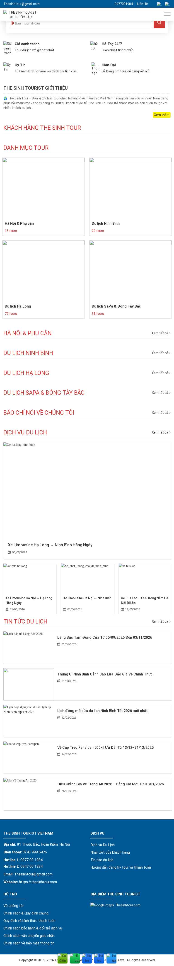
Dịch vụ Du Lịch (102, 845)
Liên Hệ (142, 4)
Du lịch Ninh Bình (106, 223)
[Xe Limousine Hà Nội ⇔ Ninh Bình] (87, 579)
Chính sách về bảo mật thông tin (28, 943)
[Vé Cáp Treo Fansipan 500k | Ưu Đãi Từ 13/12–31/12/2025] (28, 758)
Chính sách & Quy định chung (25, 913)
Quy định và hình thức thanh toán (29, 921)
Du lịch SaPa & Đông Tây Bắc (116, 306)
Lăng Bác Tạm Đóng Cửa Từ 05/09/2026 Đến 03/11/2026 (104, 637)
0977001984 (124, 4)
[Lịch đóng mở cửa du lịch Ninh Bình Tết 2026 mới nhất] (28, 721)
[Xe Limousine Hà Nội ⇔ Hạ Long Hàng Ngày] (29, 579)
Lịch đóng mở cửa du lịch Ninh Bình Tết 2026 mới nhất (102, 711)
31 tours (98, 313)
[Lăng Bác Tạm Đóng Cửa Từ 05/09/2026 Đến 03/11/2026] (28, 647)
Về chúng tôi (13, 906)
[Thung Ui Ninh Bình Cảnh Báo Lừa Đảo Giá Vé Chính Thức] (28, 684)
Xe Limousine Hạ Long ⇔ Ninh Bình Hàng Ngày (50, 544)
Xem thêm (161, 115)
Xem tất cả (160, 432)
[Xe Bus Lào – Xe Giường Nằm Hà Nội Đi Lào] (145, 579)
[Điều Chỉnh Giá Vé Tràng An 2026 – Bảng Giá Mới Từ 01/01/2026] (28, 794)
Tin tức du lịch (101, 860)
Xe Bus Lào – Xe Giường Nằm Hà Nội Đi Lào (144, 600)
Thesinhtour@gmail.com (21, 4)
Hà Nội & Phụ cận (19, 223)
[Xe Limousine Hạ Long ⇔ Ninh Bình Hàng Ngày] (87, 489)
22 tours (98, 231)
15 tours (11, 231)
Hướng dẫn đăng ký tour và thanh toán (120, 867)
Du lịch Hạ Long (18, 306)
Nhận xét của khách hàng (110, 852)
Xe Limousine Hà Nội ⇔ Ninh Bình (87, 598)
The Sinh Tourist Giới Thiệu (35, 88)
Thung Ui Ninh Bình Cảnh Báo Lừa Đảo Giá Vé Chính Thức (105, 674)
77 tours (11, 313)
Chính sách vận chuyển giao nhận (29, 936)
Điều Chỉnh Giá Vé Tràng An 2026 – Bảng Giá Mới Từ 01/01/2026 (110, 784)
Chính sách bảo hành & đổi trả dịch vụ (32, 928)
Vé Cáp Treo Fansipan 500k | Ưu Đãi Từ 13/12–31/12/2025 (105, 747)
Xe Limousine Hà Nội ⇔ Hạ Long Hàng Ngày (29, 600)
